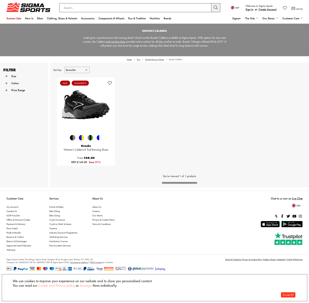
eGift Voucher (13, 215)
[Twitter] (288, 216)
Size (13, 76)
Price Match (12, 228)
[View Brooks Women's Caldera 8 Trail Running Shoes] (86, 106)
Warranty (10, 249)
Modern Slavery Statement (274, 259)
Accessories (88, 18)
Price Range (18, 90)
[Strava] (276, 216)
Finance (53, 228)
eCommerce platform (79, 262)
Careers (96, 211)
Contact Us (11, 211)
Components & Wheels (111, 18)
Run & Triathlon (137, 18)
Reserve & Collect (15, 237)
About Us (97, 198)
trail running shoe (115, 42)
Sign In (249, 9)
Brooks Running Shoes (154, 59)
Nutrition (155, 18)
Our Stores (97, 215)
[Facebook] (282, 216)
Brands (167, 18)
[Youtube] (294, 216)
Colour (15, 83)
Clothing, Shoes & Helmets (62, 18)
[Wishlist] (285, 8)
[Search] (215, 7)
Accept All (288, 294)
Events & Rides (56, 206)
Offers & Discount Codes (18, 219)
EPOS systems (96, 262)
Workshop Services (58, 237)
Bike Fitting (54, 211)
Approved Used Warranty (18, 245)
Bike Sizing (54, 215)
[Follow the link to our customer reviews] (289, 238)
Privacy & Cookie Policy (103, 219)
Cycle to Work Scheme (60, 224)
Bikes (40, 18)
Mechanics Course (58, 241)
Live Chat (297, 198)
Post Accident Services (60, 245)
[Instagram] (300, 216)
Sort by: (57, 70)
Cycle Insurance (57, 219)
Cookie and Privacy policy (56, 285)
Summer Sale (13, 18)
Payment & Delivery (15, 224)
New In (29, 18)
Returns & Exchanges (16, 241)
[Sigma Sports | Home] (28, 7)
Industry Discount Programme (63, 232)
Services (54, 198)
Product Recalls (13, 232)
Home (129, 59)
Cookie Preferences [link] (294, 259)
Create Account (267, 9)
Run (138, 59)
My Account (12, 206)
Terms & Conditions (101, 224)
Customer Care (14, 198)
